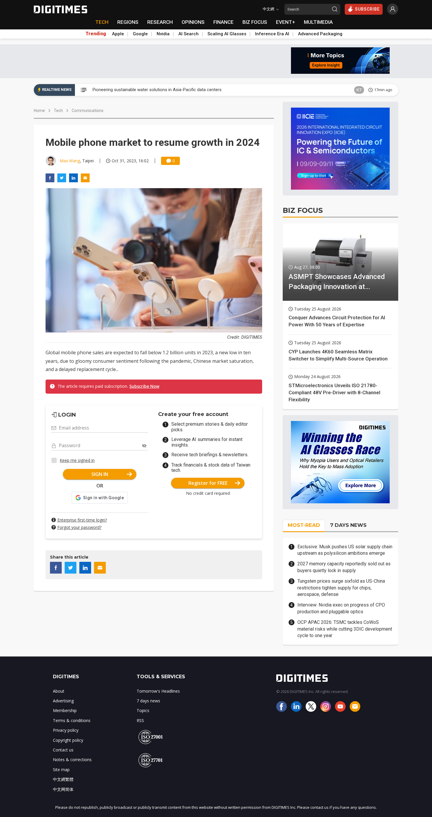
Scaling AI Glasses (226, 33)
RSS (140, 720)
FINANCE (223, 22)
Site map (61, 769)
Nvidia (163, 33)
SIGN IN (99, 474)
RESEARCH (160, 22)
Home (39, 110)
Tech (58, 110)
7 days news (148, 701)
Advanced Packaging (320, 33)
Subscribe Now (144, 386)
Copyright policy (68, 740)
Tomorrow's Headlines (158, 691)
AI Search (188, 33)
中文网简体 (63, 789)
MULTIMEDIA (318, 22)
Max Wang (70, 160)
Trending (96, 33)
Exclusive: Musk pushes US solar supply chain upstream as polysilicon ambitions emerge (344, 550)
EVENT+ (285, 22)
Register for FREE (207, 483)
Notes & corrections (72, 759)
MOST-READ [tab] (304, 525)
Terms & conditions (72, 720)
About (58, 691)
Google (140, 33)
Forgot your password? (79, 527)
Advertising (63, 701)
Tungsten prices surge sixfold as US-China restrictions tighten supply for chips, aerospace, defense (341, 587)
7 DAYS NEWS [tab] (348, 525)
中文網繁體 (63, 779)
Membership (65, 710)
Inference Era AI (272, 33)
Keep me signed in (77, 460)
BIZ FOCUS (254, 22)
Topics (143, 710)
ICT (359, 89)
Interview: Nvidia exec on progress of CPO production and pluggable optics (341, 608)
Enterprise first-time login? (82, 520)
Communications (87, 110)
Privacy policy (65, 730)
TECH (101, 22)
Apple (118, 33)
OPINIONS (193, 22)
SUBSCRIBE (367, 9)
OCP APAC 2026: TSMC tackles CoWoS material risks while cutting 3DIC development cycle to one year (344, 628)
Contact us (63, 750)
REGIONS (127, 22)
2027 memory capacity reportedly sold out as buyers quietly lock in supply (344, 567)
